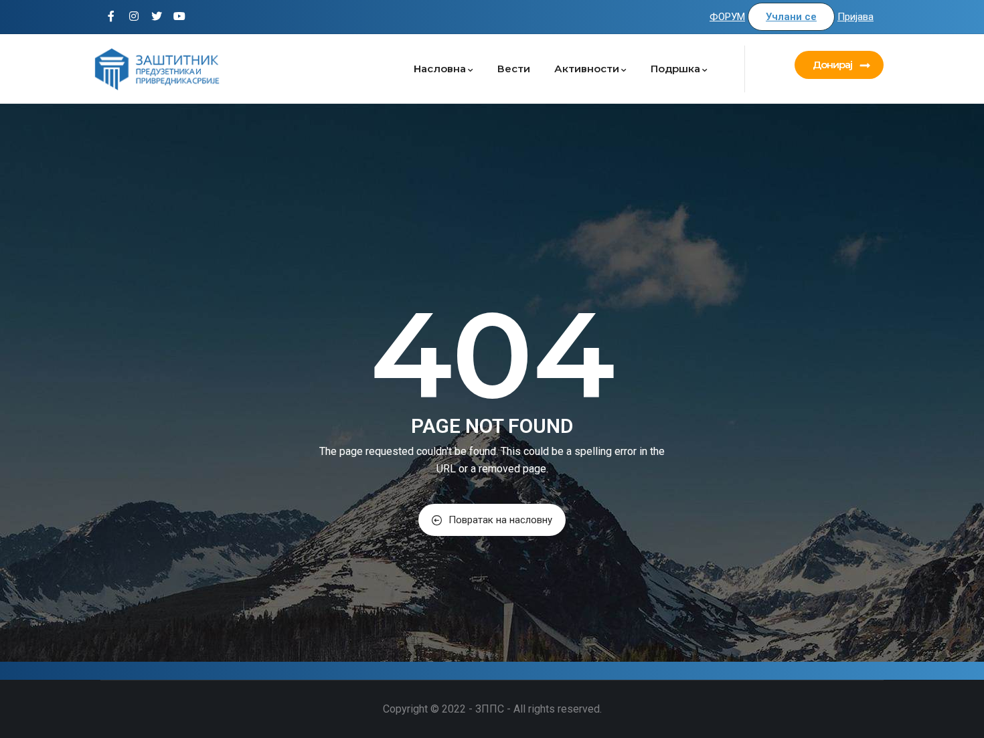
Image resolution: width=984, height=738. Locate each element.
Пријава (855, 17)
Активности (586, 68)
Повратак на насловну (500, 520)
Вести (513, 68)
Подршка (675, 68)
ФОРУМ (727, 17)
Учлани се (791, 17)
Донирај (832, 64)
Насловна (440, 68)
